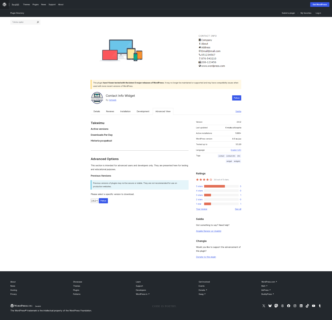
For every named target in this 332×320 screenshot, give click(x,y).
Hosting (13, 290)
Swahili (38, 306)
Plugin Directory (17, 13)
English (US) (236, 150)
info (238, 156)
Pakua (237, 98)
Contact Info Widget (120, 96)
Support (139, 286)
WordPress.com (269, 282)
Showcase (77, 282)
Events (202, 286)
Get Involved (204, 282)
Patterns (76, 294)
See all (238, 209)
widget (229, 161)
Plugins (76, 290)
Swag (202, 294)
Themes (76, 286)
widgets (237, 161)
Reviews (110, 111)
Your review (201, 209)
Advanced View (163, 111)
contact (221, 156)
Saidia (238, 111)
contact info (230, 156)
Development (143, 111)
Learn (138, 282)
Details (97, 111)
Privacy (13, 294)
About (13, 282)
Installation (125, 111)
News (12, 286)
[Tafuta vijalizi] (37, 22)
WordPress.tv (143, 294)
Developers (141, 290)
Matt (264, 286)
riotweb (112, 100)
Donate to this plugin (206, 257)
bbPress (266, 290)
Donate (203, 290)
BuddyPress (267, 294)
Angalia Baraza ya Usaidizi (208, 231)
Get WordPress (320, 4)
